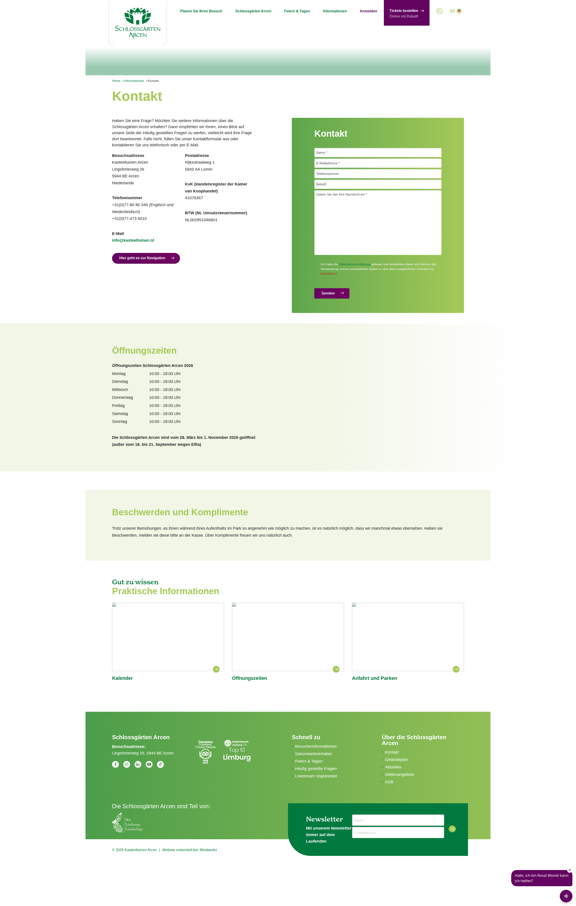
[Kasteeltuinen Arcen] (137, 22)
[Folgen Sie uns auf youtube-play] (149, 764)
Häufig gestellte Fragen (316, 768)
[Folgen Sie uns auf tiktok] (160, 764)
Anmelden (368, 11)
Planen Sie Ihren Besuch (201, 11)
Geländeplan (396, 759)
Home (116, 81)
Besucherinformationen (316, 746)
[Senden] (452, 829)
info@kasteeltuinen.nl (133, 240)
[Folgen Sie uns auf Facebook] (115, 764)
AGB (389, 782)
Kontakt (392, 752)
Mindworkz (208, 850)
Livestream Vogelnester (316, 776)
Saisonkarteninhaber (313, 754)
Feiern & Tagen (297, 11)
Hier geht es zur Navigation (142, 258)
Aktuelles (393, 767)
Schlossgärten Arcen (253, 11)
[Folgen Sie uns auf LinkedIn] (138, 764)
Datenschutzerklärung (354, 264)
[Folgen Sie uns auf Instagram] (126, 764)
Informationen (335, 11)
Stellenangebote (399, 774)
